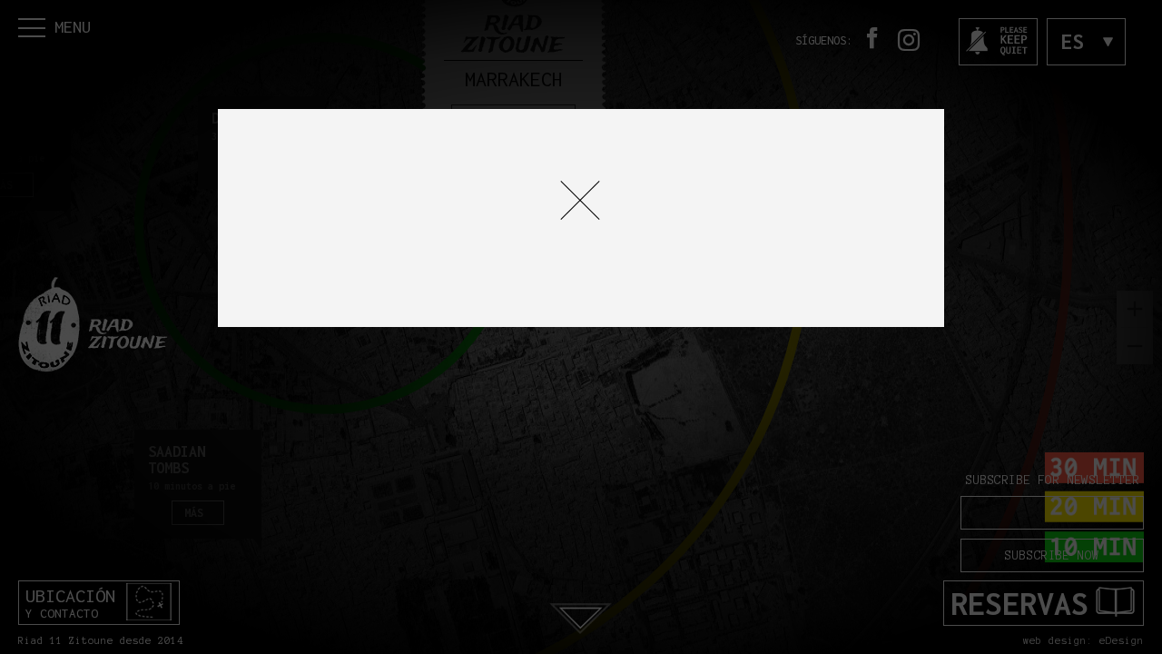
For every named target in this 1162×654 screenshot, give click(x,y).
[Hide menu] (580, 199)
